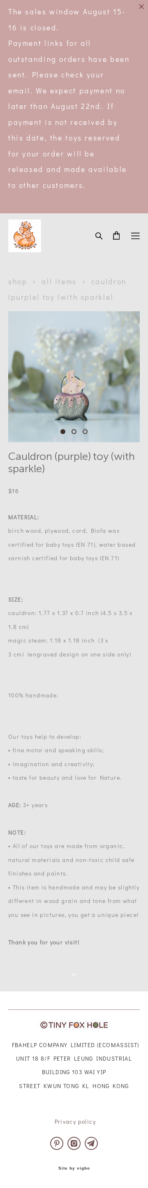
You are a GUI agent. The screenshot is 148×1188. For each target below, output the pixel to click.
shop (18, 281)
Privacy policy (75, 1121)
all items (59, 281)
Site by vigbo (74, 1168)
